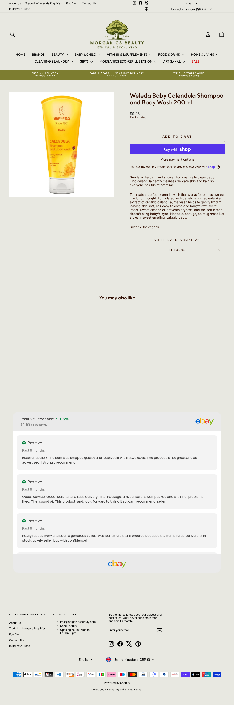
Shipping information (177, 239)
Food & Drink (169, 54)
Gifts (84, 61)
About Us (15, 3)
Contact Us (89, 3)
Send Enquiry (68, 625)
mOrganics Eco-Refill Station (126, 61)
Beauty (57, 54)
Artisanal (172, 61)
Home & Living (203, 54)
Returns (177, 249)
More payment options (177, 159)
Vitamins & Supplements (127, 54)
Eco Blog (71, 3)
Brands (38, 54)
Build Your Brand (19, 9)
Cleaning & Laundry (52, 61)
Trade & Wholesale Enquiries (43, 3)
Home (20, 54)
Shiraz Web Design (131, 689)
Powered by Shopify (117, 682)
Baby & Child (86, 54)
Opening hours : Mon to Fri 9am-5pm (75, 631)
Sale (195, 61)
